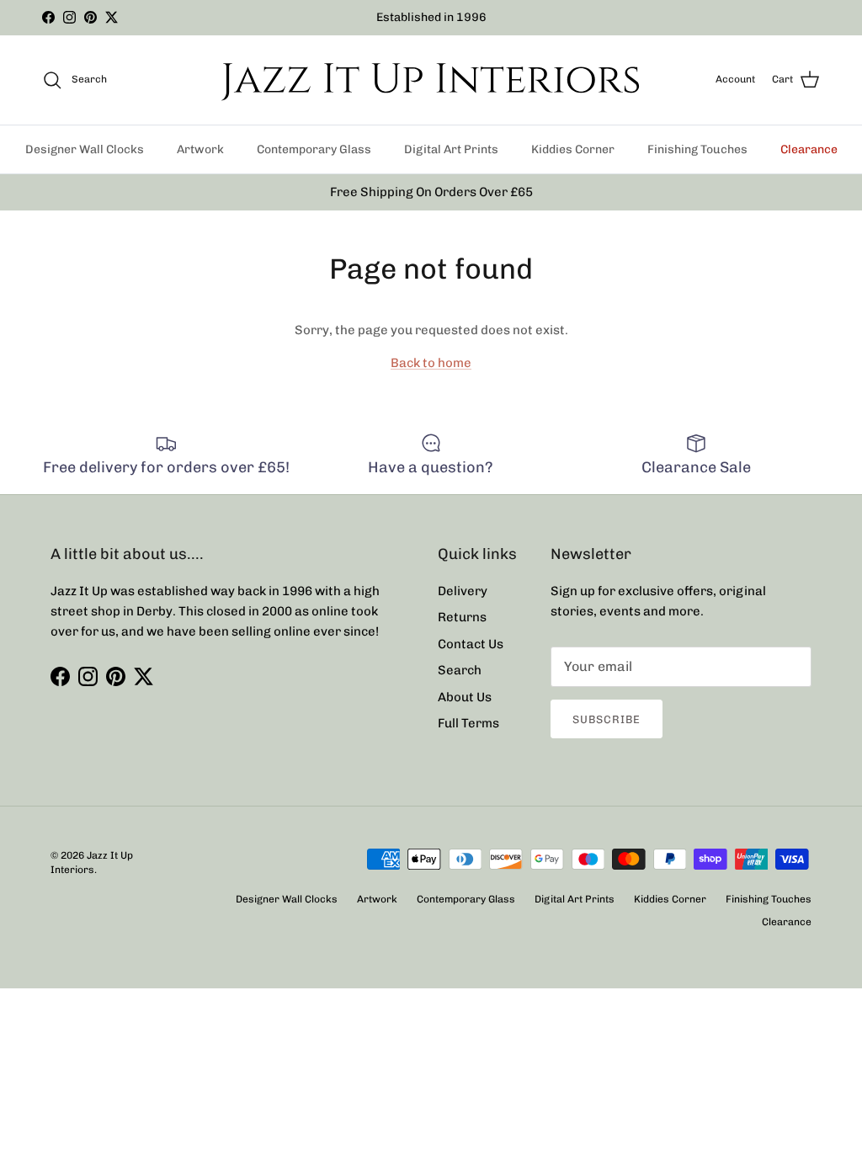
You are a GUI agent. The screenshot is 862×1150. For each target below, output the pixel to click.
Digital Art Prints (451, 149)
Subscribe (606, 719)
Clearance (809, 149)
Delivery (462, 591)
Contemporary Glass (314, 149)
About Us (465, 697)
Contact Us (470, 644)
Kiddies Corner (573, 149)
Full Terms (468, 723)
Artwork (200, 149)
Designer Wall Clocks (84, 149)
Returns (462, 617)
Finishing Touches (697, 149)
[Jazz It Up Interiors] (431, 80)
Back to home (431, 362)
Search (460, 670)
